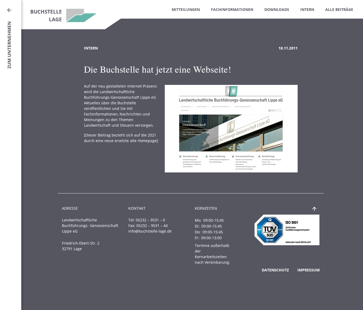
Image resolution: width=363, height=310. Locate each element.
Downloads (276, 9)
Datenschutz (275, 269)
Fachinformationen (232, 9)
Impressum (308, 269)
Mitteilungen (186, 9)
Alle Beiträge (339, 9)
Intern (307, 9)
